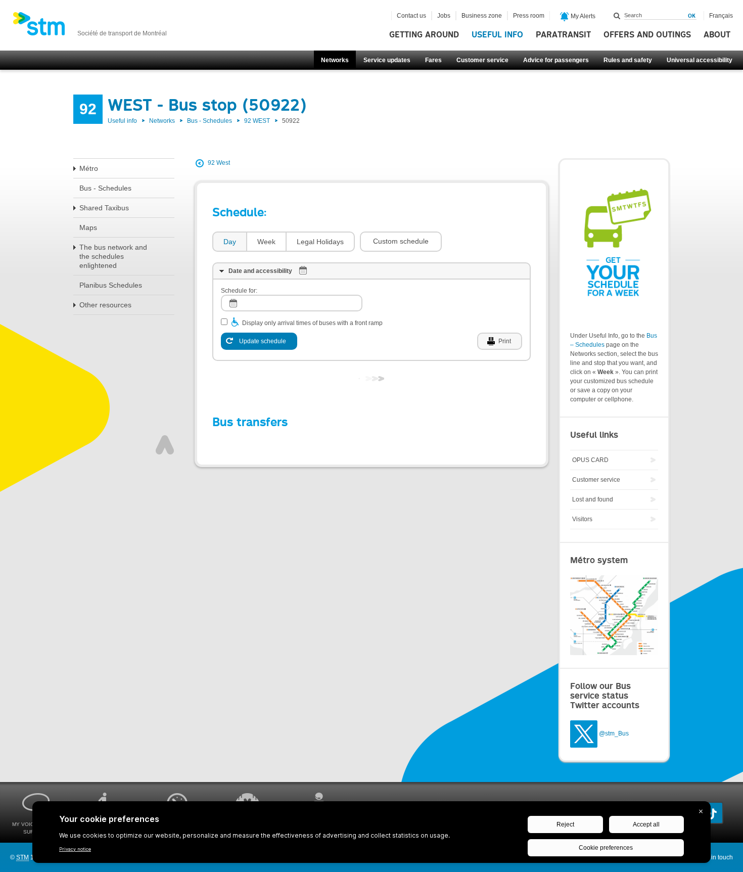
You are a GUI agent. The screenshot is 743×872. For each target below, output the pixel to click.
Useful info (497, 34)
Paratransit (563, 34)
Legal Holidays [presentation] (320, 242)
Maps (88, 227)
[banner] (90, 27)
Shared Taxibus (104, 208)
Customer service (482, 60)
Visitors (582, 519)
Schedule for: (239, 290)
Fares (433, 60)
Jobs (443, 15)
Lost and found (592, 499)
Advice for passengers (556, 60)
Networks (335, 60)
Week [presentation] (266, 242)
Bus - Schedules (209, 120)
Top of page (165, 444)
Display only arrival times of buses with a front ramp (312, 323)
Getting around (424, 34)
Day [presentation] (229, 242)
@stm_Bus (614, 733)
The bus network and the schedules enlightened (113, 256)
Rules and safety (627, 60)
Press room (528, 15)
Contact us (411, 15)
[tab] (229, 242)
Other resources (105, 305)
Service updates (386, 60)
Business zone (481, 15)
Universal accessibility (699, 60)
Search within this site (617, 16)
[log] (291, 303)
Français (721, 15)
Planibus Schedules (110, 285)
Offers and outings (647, 34)
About (717, 34)
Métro (88, 168)
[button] (401, 242)
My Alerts (582, 16)
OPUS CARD (590, 460)
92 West (219, 162)
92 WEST (257, 120)
